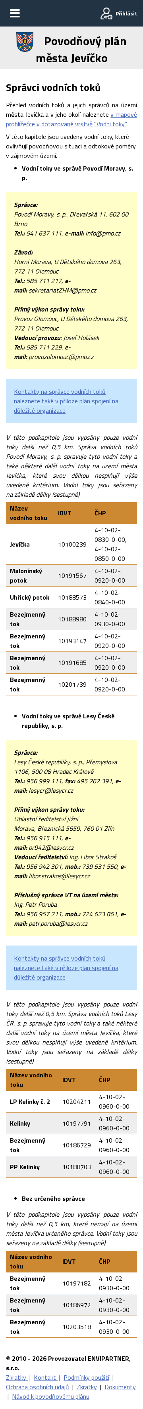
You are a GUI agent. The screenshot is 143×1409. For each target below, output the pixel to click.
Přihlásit (126, 13)
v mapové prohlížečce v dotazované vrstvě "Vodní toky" (71, 119)
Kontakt (46, 1377)
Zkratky (17, 1377)
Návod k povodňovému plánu (50, 1396)
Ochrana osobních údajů (37, 1387)
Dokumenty (120, 1387)
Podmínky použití (86, 1377)
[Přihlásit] (106, 13)
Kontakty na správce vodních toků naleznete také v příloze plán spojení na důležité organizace (66, 401)
